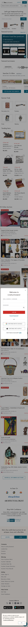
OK (21, 622)
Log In (14, 312)
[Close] (25, 290)
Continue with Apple (15, 328)
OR (14, 319)
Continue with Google (15, 323)
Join (20, 332)
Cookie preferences (8, 620)
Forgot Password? (14, 315)
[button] (23, 307)
